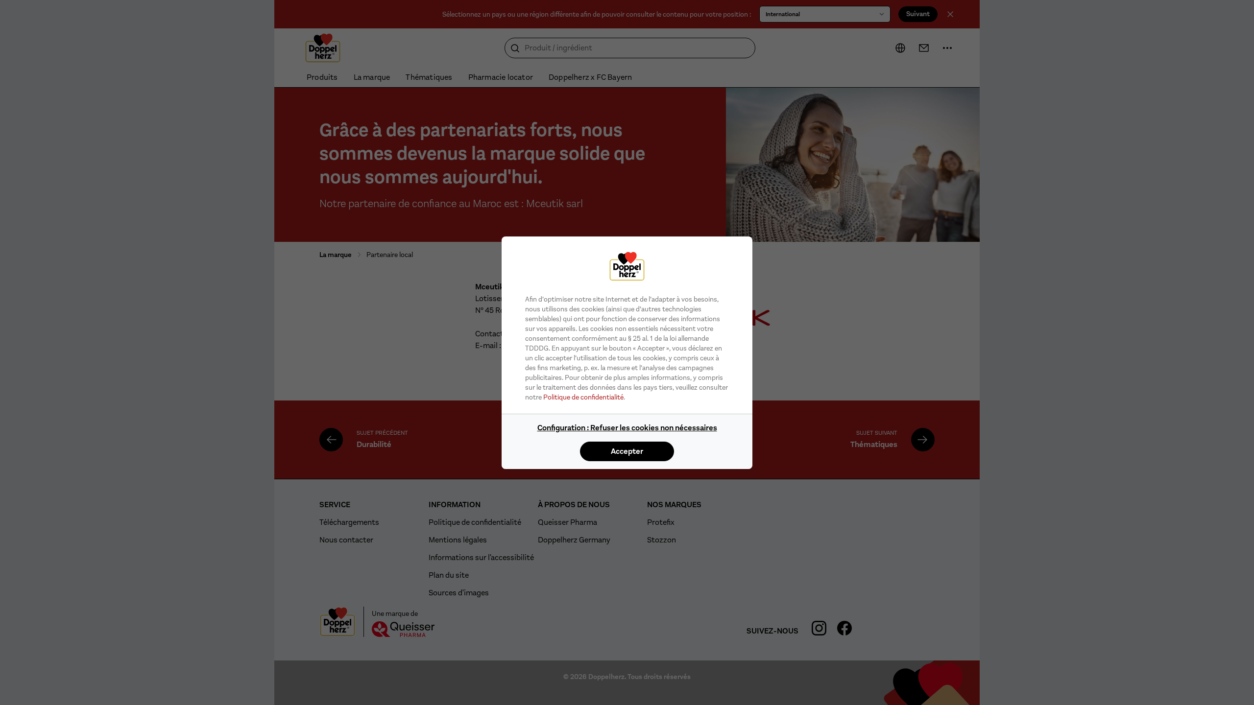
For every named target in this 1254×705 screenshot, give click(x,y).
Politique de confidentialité (583, 397)
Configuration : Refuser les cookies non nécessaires (627, 427)
